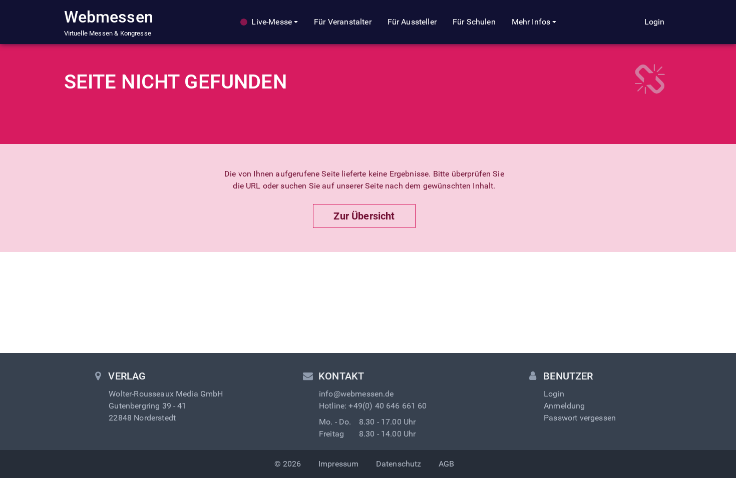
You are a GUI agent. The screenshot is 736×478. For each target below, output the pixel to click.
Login (654, 21)
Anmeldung (564, 405)
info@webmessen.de (356, 393)
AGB (446, 463)
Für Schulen (474, 21)
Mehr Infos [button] (531, 21)
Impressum (338, 463)
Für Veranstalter (343, 21)
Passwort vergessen (580, 417)
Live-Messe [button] (271, 21)
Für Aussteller (412, 21)
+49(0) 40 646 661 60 (387, 405)
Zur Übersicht (364, 216)
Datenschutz (399, 463)
